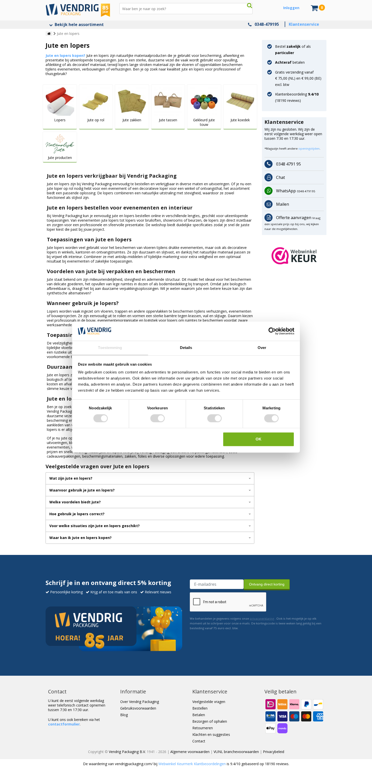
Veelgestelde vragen (208, 701)
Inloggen (291, 7)
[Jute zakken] (132, 101)
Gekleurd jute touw (204, 122)
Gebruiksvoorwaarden (138, 708)
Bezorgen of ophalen (209, 721)
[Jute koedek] (240, 101)
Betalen (198, 714)
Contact (198, 741)
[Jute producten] (60, 143)
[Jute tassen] (168, 101)
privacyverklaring (262, 618)
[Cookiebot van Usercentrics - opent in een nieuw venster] (272, 331)
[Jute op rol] (96, 101)
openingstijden (309, 148)
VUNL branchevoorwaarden (236, 751)
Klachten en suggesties (211, 734)
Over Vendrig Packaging (139, 701)
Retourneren (202, 727)
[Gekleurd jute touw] (204, 101)
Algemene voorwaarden (190, 751)
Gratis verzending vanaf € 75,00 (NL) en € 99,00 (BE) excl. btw (298, 78)
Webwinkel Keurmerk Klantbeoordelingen (192, 763)
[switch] (157, 418)
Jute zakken (131, 120)
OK (258, 439)
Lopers (60, 120)
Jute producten (60, 157)
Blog (124, 714)
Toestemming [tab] (110, 348)
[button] (294, 255)
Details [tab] (186, 348)
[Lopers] (60, 101)
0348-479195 (267, 24)
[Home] (49, 33)
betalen (290, 62)
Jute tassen (168, 120)
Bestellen (200, 708)
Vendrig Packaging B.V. (127, 751)
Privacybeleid (273, 751)
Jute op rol (95, 120)
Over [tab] (262, 348)
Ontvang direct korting (266, 584)
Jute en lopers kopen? (65, 55)
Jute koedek (240, 120)
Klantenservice (304, 24)
